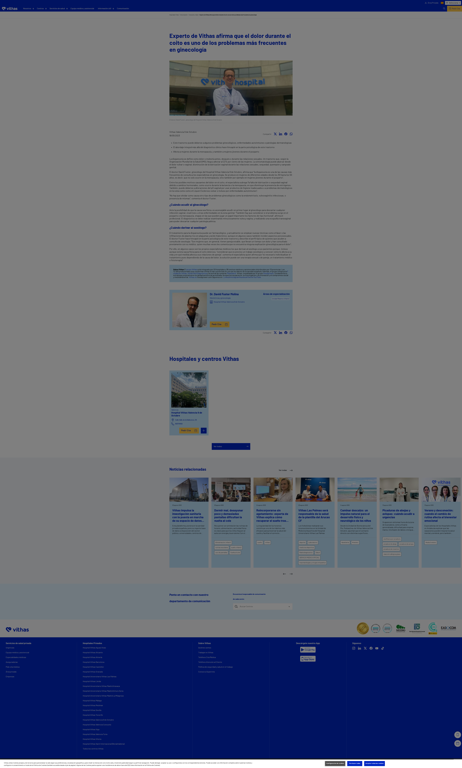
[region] (231, 763)
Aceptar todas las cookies (375, 763)
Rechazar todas (354, 763)
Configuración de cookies (335, 763)
